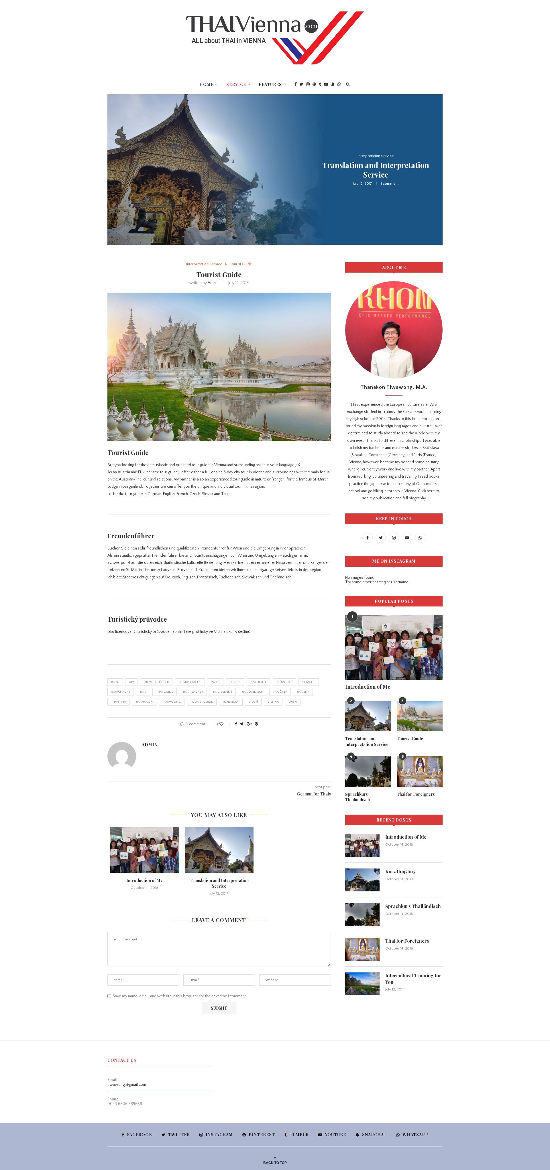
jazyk (215, 682)
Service (236, 84)
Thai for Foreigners (416, 794)
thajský (303, 692)
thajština (118, 702)
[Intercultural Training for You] (362, 983)
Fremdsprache (189, 682)
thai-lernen (222, 692)
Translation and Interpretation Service (219, 883)
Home (206, 84)
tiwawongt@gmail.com (126, 1084)
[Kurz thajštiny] (362, 879)
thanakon (144, 702)
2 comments (394, 185)
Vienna (273, 702)
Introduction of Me (375, 174)
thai (143, 692)
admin (213, 283)
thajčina (280, 692)
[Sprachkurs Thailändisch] (368, 771)
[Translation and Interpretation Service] (219, 850)
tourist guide (201, 702)
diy (131, 682)
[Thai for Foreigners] (420, 771)
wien (292, 702)
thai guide (164, 692)
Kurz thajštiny (400, 871)
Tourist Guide (375, 162)
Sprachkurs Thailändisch (357, 797)
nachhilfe (258, 682)
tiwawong (171, 702)
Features (270, 84)
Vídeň (253, 702)
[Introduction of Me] (144, 850)
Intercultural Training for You (413, 978)
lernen (235, 682)
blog (115, 682)
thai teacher (193, 692)
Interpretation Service (204, 264)
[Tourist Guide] (420, 716)
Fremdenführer (156, 682)
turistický (231, 702)
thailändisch (252, 692)
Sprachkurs (120, 692)
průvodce (284, 682)
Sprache (308, 682)
